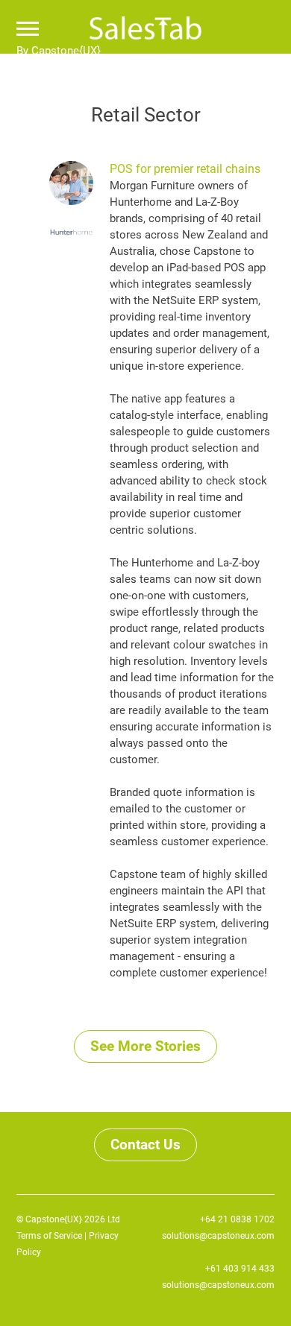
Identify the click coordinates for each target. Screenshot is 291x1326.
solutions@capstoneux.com (218, 1236)
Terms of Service (49, 1236)
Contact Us (145, 1144)
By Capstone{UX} (58, 50)
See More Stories (145, 1046)
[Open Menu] (27, 31)
